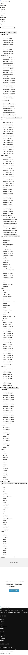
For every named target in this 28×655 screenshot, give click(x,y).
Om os (2, 621)
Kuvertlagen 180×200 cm (8, 335)
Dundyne (4, 247)
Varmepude (5, 303)
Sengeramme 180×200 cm (8, 402)
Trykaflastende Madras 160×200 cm (10, 223)
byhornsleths (5, 493)
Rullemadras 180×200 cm (8, 133)
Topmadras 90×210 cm (7, 191)
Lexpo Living (5, 537)
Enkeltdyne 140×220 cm (8, 255)
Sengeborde (5, 461)
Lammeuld (5, 498)
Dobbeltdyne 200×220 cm (8, 246)
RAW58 (4, 502)
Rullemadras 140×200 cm (8, 129)
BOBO (4, 489)
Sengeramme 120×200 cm (8, 397)
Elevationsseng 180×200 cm (8, 65)
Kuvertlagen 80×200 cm (7, 329)
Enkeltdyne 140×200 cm (8, 253)
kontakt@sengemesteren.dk (6, 647)
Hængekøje (5, 455)
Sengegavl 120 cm (6, 429)
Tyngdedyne (5, 262)
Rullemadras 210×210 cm (8, 136)
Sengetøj (3, 7)
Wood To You (5, 505)
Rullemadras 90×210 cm (8, 125)
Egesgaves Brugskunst (7, 496)
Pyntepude (5, 299)
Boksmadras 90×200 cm (8, 36)
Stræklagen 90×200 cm (7, 337)
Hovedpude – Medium (7, 296)
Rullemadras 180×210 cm (8, 135)
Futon (4, 451)
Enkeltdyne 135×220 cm (8, 251)
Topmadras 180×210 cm (8, 200)
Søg (1, 27)
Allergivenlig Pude (6, 290)
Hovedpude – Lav (6, 294)
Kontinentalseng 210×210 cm (9, 87)
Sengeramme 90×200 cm (8, 391)
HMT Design (5, 535)
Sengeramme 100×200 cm (8, 395)
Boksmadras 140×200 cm (8, 40)
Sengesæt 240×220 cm (7, 376)
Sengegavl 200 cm (6, 436)
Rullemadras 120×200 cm (8, 127)
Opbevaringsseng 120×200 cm (9, 104)
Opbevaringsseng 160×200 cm (9, 106)
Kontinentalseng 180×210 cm (9, 84)
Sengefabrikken (6, 504)
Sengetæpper (5, 464)
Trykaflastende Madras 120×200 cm (10, 219)
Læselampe (5, 459)
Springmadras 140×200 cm (8, 163)
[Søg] (14, 28)
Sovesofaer (5, 462)
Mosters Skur (5, 500)
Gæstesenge (5, 453)
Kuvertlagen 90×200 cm (7, 331)
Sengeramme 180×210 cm (8, 404)
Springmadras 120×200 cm (8, 161)
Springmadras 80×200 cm (8, 157)
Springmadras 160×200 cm (8, 165)
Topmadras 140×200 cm (8, 195)
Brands (2, 11)
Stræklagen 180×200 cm (8, 342)
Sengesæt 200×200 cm (7, 372)
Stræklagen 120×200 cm (8, 339)
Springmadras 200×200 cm (8, 170)
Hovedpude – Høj (6, 298)
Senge (2, 3)
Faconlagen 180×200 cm (8, 328)
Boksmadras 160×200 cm (8, 42)
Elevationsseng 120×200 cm (8, 59)
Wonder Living (6, 507)
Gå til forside (14, 590)
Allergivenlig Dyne (6, 240)
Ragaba (4, 539)
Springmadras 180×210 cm (8, 168)
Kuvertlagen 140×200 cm (8, 333)
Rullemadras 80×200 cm (8, 122)
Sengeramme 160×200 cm (8, 401)
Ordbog (2, 12)
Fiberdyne (5, 257)
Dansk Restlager (6, 494)
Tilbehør (3, 9)
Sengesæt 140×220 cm (7, 370)
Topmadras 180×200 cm (8, 198)
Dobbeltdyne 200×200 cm (8, 244)
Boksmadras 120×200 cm (8, 38)
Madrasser (3, 5)
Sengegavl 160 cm (6, 432)
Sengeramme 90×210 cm (8, 393)
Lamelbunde (5, 457)
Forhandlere (3, 626)
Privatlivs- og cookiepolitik (5, 653)
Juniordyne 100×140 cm (8, 260)
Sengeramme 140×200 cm (8, 399)
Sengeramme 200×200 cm (8, 406)
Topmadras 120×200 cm (8, 193)
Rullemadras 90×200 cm (8, 124)
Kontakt (2, 628)
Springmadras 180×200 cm (8, 166)
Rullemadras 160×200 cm (8, 131)
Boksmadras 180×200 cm (8, 44)
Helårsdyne (5, 258)
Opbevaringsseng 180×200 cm (9, 108)
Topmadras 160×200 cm (8, 196)
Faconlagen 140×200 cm (8, 326)
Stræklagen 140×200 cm (8, 340)
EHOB (4, 534)
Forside (11, 562)
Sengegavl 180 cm (6, 434)
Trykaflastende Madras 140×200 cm (10, 221)
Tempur (4, 541)
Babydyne (5, 242)
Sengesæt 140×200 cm (7, 369)
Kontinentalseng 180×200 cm (9, 82)
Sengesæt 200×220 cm (7, 374)
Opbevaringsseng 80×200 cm (9, 103)
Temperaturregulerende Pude (9, 301)
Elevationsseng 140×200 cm (8, 61)
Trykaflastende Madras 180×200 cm (10, 225)
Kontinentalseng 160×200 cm (9, 80)
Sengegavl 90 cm (6, 427)
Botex (4, 491)
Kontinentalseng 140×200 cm (9, 78)
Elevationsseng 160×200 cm (8, 63)
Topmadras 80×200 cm (7, 189)
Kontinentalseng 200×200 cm (9, 85)
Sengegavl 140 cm (6, 431)
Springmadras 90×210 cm (8, 159)
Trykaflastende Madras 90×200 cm (10, 217)
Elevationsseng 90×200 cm (8, 57)
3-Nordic (4, 487)
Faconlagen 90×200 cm (7, 324)
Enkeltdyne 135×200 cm (8, 249)
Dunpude (4, 292)
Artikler (2, 619)
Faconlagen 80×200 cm (7, 322)
